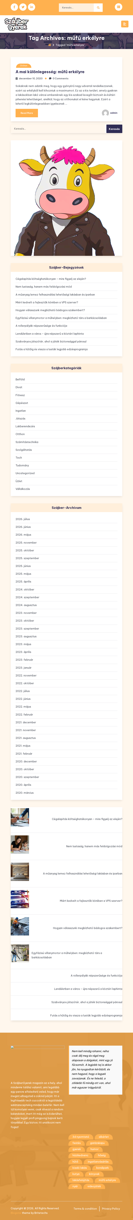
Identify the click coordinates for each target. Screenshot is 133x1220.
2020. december (26, 761)
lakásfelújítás (81, 1180)
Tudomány (22, 465)
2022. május (23, 706)
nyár (75, 1186)
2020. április (23, 784)
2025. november (26, 542)
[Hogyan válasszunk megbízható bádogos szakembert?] (20, 926)
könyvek (94, 1174)
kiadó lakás (80, 1167)
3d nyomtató (81, 1136)
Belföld (20, 379)
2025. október (25, 550)
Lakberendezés (25, 426)
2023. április (23, 652)
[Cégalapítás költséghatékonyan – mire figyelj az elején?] (20, 817)
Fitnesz (20, 395)
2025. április (23, 581)
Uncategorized (25, 473)
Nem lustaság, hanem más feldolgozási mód (44, 286)
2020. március (25, 792)
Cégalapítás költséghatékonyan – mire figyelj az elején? (51, 278)
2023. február (24, 659)
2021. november (26, 730)
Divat (19, 387)
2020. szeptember (27, 777)
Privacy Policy (111, 1208)
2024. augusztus (26, 605)
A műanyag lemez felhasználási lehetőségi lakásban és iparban (55, 294)
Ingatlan (21, 410)
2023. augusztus (26, 636)
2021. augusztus (26, 738)
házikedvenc (80, 1155)
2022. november (26, 675)
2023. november (26, 612)
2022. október (25, 683)
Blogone (16, 1212)
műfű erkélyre (107, 1180)
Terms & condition (85, 1208)
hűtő (75, 1161)
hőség (102, 1155)
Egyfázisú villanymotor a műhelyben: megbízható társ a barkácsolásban (61, 318)
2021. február (24, 753)
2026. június (23, 526)
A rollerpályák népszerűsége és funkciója (41, 325)
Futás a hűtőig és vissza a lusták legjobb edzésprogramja (52, 349)
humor (95, 1149)
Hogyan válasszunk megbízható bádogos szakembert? (50, 310)
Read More (27, 113)
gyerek (77, 1149)
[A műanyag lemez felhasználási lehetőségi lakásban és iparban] (20, 872)
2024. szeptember (27, 597)
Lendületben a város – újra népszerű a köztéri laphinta (50, 333)
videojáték (94, 1186)
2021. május (23, 745)
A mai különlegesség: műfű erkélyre (50, 71)
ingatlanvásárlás (98, 1161)
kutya (76, 1174)
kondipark (102, 1167)
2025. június (23, 566)
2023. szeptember (27, 628)
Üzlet (19, 481)
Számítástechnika (27, 442)
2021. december (26, 722)
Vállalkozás (23, 489)
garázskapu (97, 1143)
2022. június (23, 698)
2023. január (23, 667)
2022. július (23, 691)
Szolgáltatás (24, 449)
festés (77, 1143)
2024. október (25, 589)
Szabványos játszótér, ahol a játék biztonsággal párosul (51, 341)
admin (113, 112)
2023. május (23, 644)
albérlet (104, 1136)
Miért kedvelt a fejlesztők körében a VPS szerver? (47, 302)
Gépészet (22, 403)
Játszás (20, 418)
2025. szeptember (27, 558)
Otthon (23, 65)
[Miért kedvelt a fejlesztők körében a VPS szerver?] (20, 899)
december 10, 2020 (30, 78)
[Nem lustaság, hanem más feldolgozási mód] (20, 844)
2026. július (23, 519)
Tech (19, 457)
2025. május (23, 573)
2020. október (25, 769)
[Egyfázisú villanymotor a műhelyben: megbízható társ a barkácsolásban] (20, 953)
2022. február (24, 714)
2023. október (25, 620)
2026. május (23, 534)
